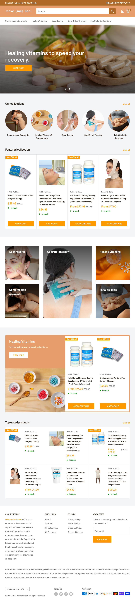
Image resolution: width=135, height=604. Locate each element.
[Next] (129, 191)
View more (18, 355)
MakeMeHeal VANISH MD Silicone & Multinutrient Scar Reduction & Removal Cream (76, 478)
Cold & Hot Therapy (77, 21)
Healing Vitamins (39, 21)
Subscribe (102, 539)
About (48, 519)
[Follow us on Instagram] (66, 594)
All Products (50, 532)
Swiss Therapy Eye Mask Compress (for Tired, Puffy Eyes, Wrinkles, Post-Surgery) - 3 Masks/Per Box (52, 200)
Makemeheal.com (13, 519)
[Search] (112, 11)
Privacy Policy (74, 519)
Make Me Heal (13, 192)
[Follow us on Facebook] (56, 594)
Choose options (83, 223)
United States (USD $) (15, 589)
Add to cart (21, 223)
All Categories (51, 528)
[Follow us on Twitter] (61, 594)
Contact (48, 523)
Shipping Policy (75, 528)
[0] (127, 11)
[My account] (122, 11)
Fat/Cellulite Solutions (100, 21)
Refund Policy (74, 523)
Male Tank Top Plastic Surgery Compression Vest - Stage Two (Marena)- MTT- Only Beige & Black (117, 478)
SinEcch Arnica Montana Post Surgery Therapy (20, 197)
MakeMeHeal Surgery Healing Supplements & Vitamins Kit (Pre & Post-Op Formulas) (82, 198)
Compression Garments (16, 21)
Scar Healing (57, 21)
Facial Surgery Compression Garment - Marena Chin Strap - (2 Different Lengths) (113, 198)
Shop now (18, 68)
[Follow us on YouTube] (71, 594)
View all (126, 104)
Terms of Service (75, 532)
